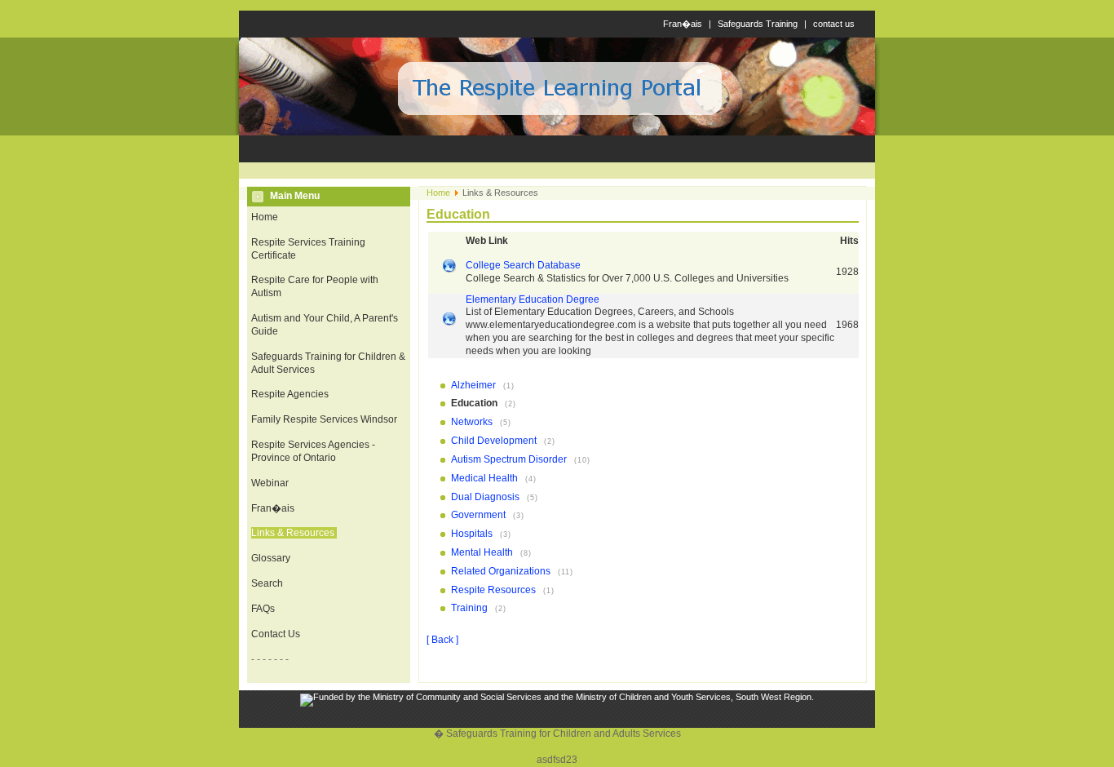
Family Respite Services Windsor (324, 419)
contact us (834, 24)
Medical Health (485, 478)
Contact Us (275, 634)
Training (470, 608)
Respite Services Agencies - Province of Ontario (313, 451)
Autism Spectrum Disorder (510, 459)
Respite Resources (494, 590)
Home (264, 217)
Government (479, 515)
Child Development (495, 440)
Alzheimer (474, 385)
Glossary (270, 558)
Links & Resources (292, 533)
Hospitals (473, 533)
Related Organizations (502, 571)
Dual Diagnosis (486, 497)
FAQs (263, 608)
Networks (473, 422)
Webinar (270, 483)
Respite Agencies (290, 394)
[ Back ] (442, 639)
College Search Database (523, 265)
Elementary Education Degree (532, 299)
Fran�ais (682, 24)
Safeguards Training (758, 24)
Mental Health (483, 552)
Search (267, 583)
